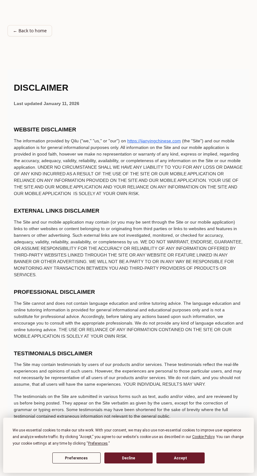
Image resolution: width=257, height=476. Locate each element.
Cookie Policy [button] (203, 437)
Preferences (76, 458)
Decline (128, 458)
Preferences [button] (98, 443)
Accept (180, 458)
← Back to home (30, 31)
